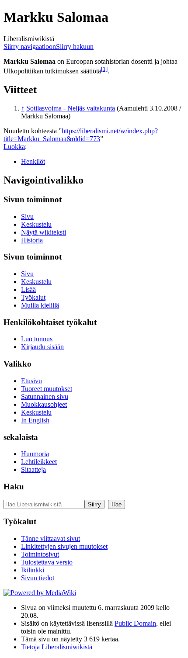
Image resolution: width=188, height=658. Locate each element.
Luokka (14, 146)
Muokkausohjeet (44, 404)
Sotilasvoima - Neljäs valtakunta (70, 108)
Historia (32, 240)
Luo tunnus (36, 339)
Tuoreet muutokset (46, 388)
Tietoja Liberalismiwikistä (56, 647)
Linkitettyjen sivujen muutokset (64, 546)
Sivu (27, 216)
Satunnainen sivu (44, 396)
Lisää (28, 289)
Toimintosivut (40, 554)
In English (35, 420)
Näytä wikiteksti (43, 232)
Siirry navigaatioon (29, 46)
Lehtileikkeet (39, 461)
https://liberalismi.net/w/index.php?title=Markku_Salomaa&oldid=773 (80, 134)
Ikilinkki (32, 570)
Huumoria (35, 453)
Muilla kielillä (40, 305)
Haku (13, 486)
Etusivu (31, 380)
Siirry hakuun (75, 46)
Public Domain (135, 623)
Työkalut (33, 297)
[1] (104, 69)
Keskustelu (36, 224)
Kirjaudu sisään (42, 346)
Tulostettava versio (47, 562)
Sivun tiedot (37, 578)
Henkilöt (33, 161)
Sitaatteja (33, 469)
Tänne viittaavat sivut (50, 538)
